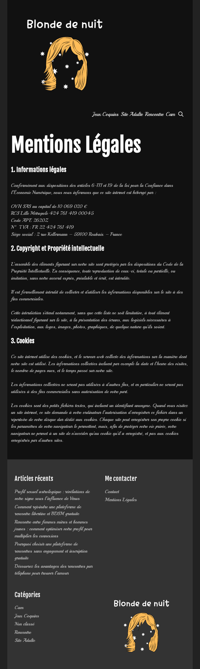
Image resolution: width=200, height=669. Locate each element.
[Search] (180, 114)
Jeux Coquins (105, 114)
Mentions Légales (121, 500)
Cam (170, 114)
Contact (112, 492)
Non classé (24, 624)
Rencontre (154, 114)
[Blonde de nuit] (65, 56)
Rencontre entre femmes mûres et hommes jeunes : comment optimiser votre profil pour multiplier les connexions (53, 529)
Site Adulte (132, 114)
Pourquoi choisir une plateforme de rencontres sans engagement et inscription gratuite (51, 551)
